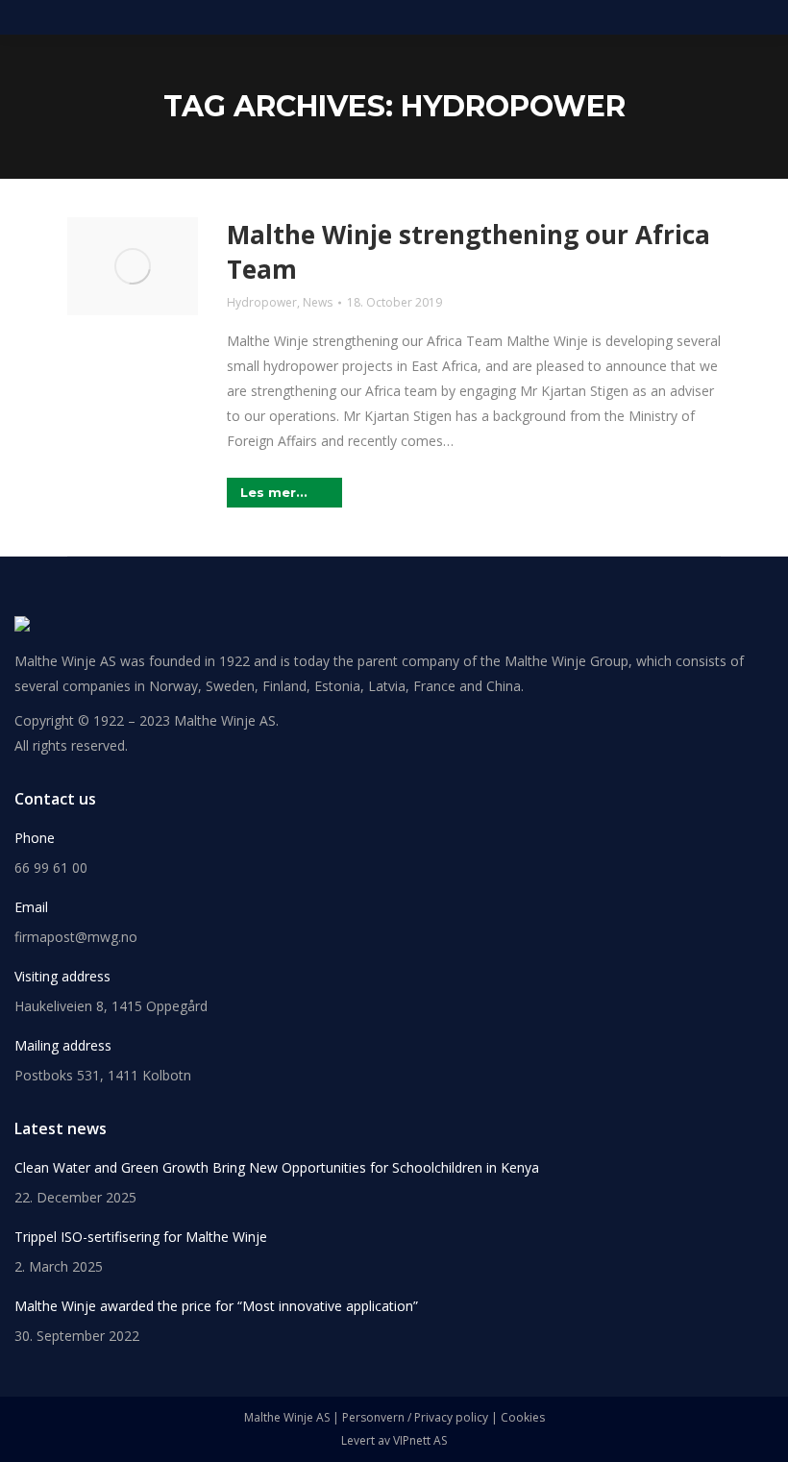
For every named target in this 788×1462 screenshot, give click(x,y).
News (317, 302)
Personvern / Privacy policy (415, 1417)
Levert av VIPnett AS (394, 1440)
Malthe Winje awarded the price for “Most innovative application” (216, 1306)
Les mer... (274, 492)
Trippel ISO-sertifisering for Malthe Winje (140, 1236)
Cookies (523, 1417)
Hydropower (262, 302)
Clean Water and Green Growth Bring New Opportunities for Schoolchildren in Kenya (276, 1167)
